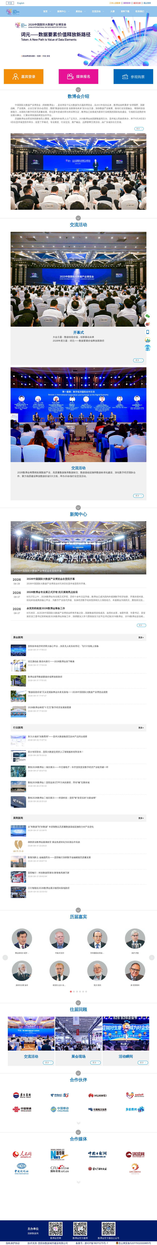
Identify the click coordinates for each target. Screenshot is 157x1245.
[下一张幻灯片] (141, 548)
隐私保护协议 (13, 1243)
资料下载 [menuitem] (125, 11)
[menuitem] (47, 11)
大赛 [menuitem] (112, 11)
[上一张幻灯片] (16, 548)
